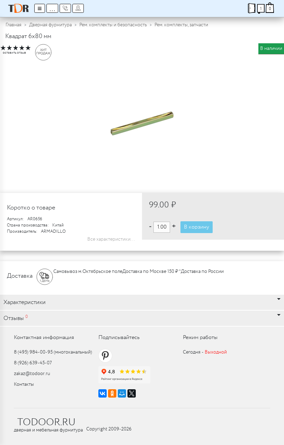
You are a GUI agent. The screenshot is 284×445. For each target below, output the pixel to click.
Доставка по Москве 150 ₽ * (151, 271)
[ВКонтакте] (102, 393)
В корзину (196, 227)
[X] (131, 393)
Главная (13, 24)
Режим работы (200, 337)
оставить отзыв (14, 52)
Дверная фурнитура (50, 24)
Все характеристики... (111, 239)
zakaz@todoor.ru (32, 373)
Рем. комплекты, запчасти (181, 24)
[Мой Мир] (122, 393)
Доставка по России (202, 271)
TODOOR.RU (46, 422)
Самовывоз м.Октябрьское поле (87, 271)
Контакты (24, 384)
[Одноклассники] (112, 393)
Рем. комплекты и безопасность (113, 24)
